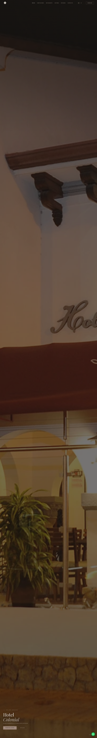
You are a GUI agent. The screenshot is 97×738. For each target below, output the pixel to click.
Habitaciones (40, 3)
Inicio (33, 3)
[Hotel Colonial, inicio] (5, 3)
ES (78, 3)
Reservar (90, 3)
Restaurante (49, 3)
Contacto (70, 3)
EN (81, 3)
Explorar (63, 3)
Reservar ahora (9, 727)
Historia (57, 3)
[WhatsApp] (93, 734)
